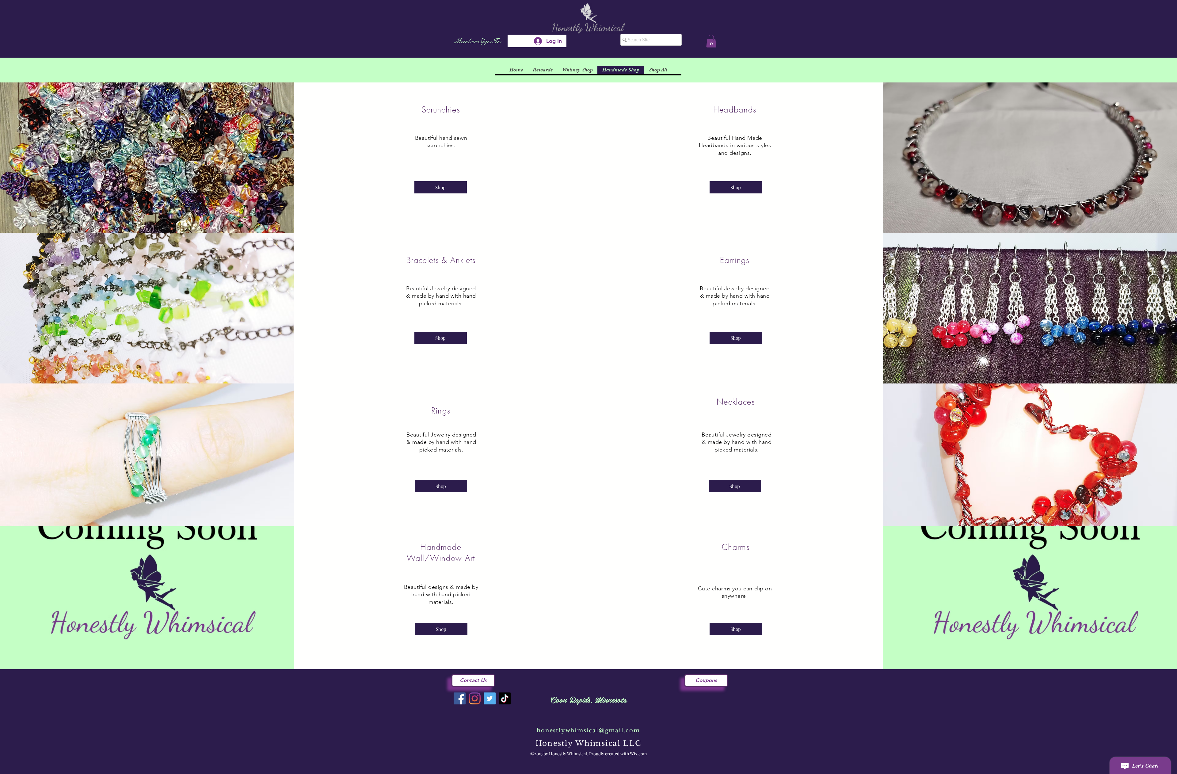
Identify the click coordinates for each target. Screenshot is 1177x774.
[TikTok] (505, 698)
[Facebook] (460, 698)
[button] (711, 41)
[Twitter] (490, 698)
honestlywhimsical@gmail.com (588, 730)
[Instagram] (475, 698)
